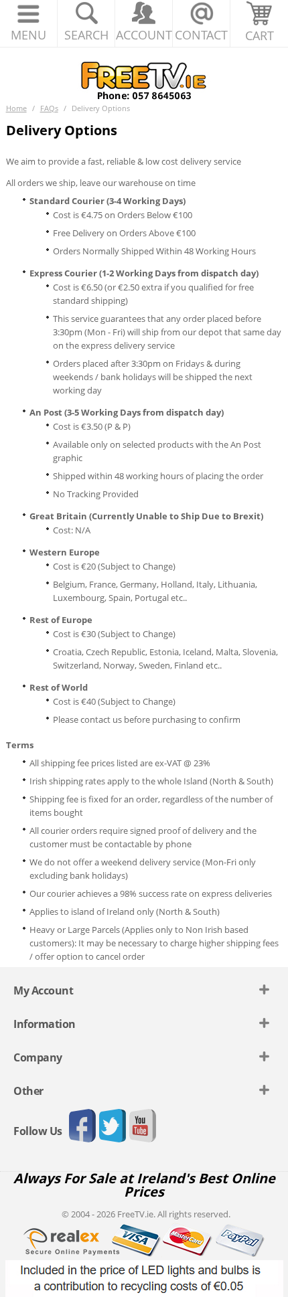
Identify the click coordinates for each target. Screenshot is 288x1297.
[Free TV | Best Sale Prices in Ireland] (144, 76)
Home (16, 108)
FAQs (49, 108)
